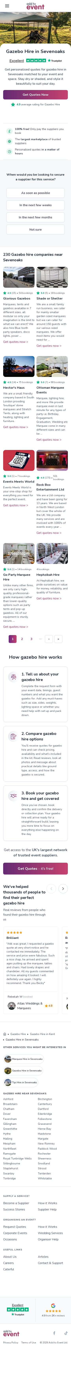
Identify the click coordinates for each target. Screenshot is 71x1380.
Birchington (45, 1099)
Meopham (9, 1143)
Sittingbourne (11, 1163)
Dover (7, 1114)
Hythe (7, 1134)
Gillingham (9, 1124)
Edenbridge (45, 1114)
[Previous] (51, 888)
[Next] (63, 888)
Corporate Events (15, 1233)
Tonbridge (9, 1178)
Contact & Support (50, 1263)
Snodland (44, 1163)
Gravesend (44, 1124)
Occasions (10, 1239)
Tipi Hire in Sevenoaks (24, 1082)
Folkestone (45, 1119)
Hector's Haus (14, 388)
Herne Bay (44, 1129)
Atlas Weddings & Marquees (30, 1005)
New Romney (46, 1143)
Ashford (8, 1099)
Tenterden (44, 1173)
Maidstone (44, 1134)
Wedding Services (50, 1233)
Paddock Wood (47, 1149)
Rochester (44, 1154)
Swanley (8, 1173)
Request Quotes (14, 1227)
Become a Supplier (16, 1203)
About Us (10, 1257)
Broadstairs (10, 1104)
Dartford (43, 1109)
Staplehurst (10, 1168)
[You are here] (4, 1034)
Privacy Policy (10, 1342)
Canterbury (45, 1104)
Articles (43, 1257)
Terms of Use (28, 1342)
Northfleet (9, 1149)
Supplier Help (47, 1209)
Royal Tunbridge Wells (17, 1158)
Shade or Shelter (49, 298)
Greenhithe (10, 1129)
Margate (43, 1139)
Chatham (8, 1109)
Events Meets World (18, 481)
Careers (8, 1263)
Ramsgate (9, 1154)
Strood (42, 1168)
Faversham (10, 1119)
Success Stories (14, 1209)
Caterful (8, 1269)
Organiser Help (48, 1239)
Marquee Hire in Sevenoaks (27, 1059)
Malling (7, 1139)
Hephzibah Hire (48, 575)
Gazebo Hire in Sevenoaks (27, 1070)
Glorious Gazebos (16, 298)
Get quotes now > (15, 342)
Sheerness (44, 1158)
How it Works (47, 1203)
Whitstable (45, 1178)
